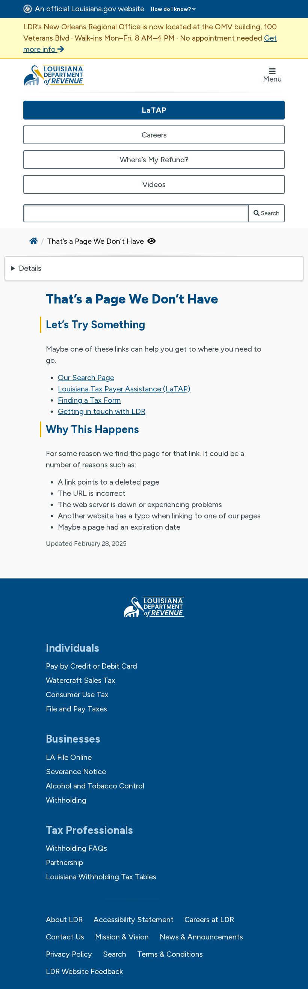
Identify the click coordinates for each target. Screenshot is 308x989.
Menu (272, 78)
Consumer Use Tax (77, 694)
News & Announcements (201, 936)
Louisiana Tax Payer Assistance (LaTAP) (124, 388)
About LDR (64, 919)
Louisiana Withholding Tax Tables (101, 876)
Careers (154, 134)
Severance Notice (76, 771)
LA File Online (69, 757)
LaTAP (154, 110)
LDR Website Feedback (84, 971)
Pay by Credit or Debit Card (91, 665)
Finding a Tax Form (89, 400)
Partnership (64, 862)
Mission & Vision (122, 936)
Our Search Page (86, 377)
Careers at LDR (209, 919)
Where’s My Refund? (154, 159)
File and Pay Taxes (76, 708)
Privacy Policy (69, 954)
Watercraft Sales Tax (80, 680)
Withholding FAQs (76, 848)
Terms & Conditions (170, 954)
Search (269, 213)
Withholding (66, 800)
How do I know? (171, 9)
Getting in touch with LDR (101, 411)
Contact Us (65, 936)
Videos (154, 184)
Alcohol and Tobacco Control (95, 785)
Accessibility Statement (134, 919)
